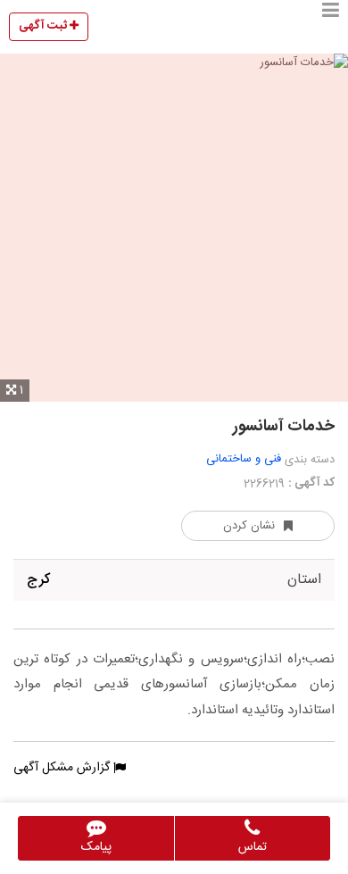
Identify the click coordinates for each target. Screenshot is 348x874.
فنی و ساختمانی (243, 459)
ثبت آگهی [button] (44, 26)
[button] (330, 27)
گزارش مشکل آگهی (63, 767)
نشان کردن (249, 526)
